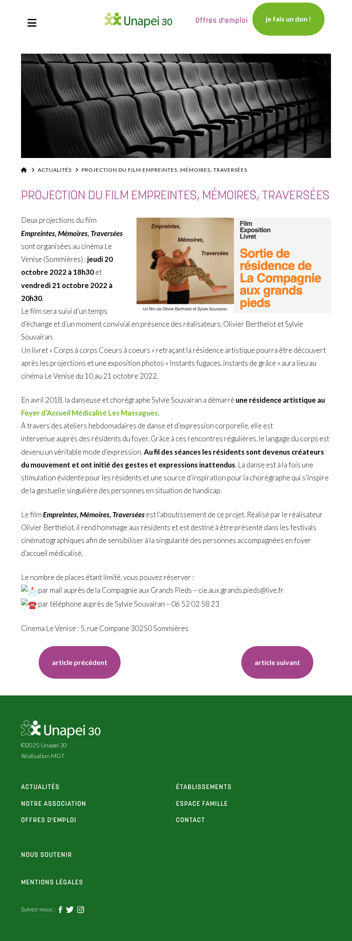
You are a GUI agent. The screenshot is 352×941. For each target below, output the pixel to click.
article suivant (277, 662)
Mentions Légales (52, 882)
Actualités (55, 170)
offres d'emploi (48, 820)
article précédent (79, 662)
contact (190, 820)
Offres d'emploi (221, 20)
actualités (40, 787)
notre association (53, 804)
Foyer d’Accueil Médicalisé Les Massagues (89, 412)
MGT (58, 755)
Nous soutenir (46, 855)
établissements (204, 787)
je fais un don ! (288, 19)
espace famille (202, 804)
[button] (32, 23)
